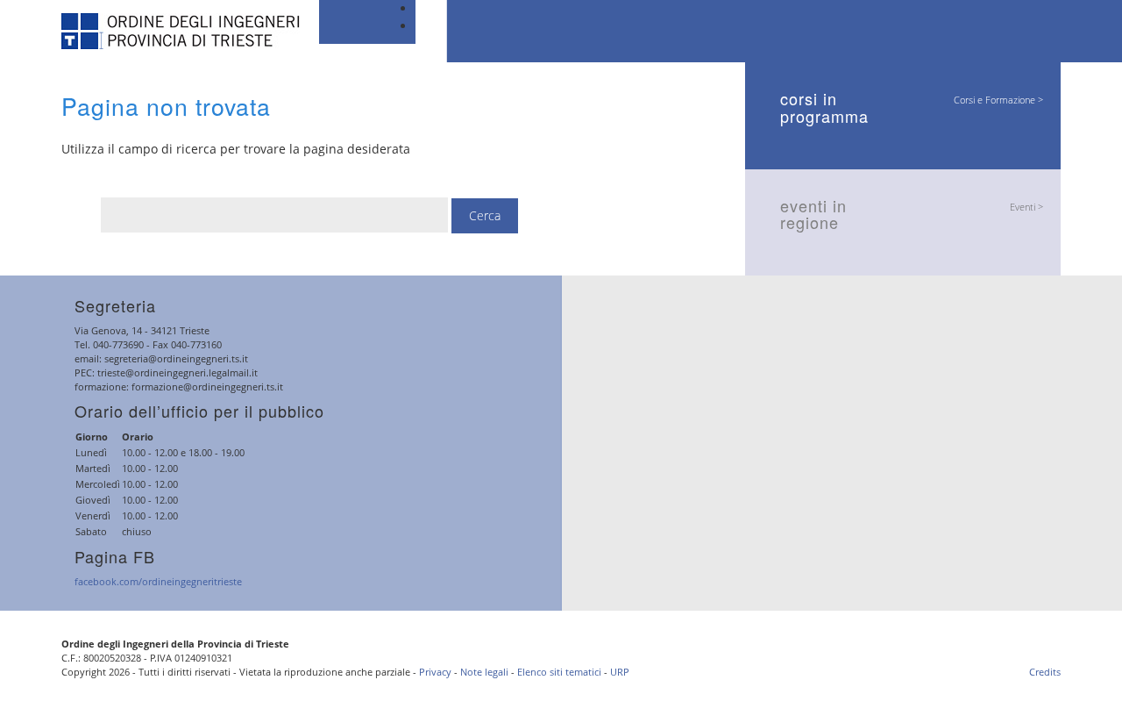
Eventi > (1026, 206)
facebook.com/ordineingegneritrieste (158, 581)
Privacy (435, 671)
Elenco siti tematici (559, 671)
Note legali (484, 671)
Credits (1045, 671)
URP (619, 671)
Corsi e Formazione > (998, 99)
